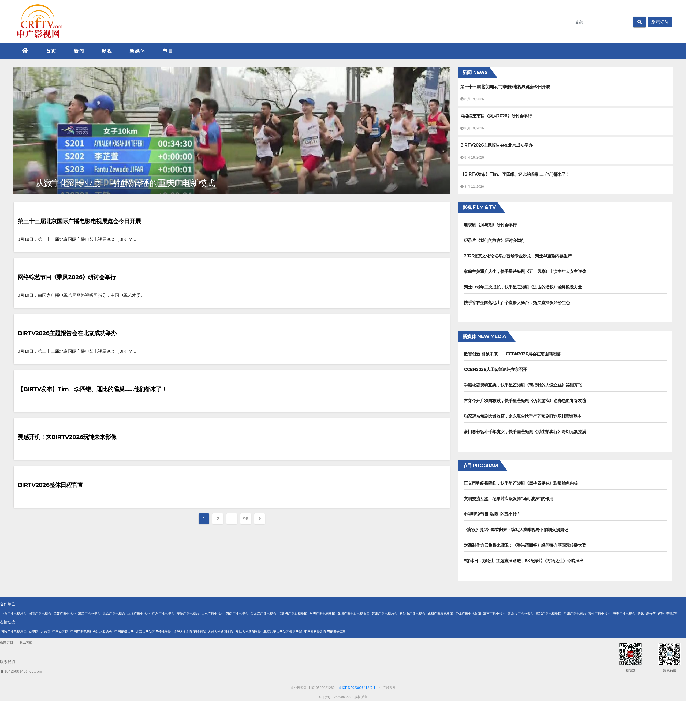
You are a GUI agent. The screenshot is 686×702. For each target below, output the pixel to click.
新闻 (79, 51)
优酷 (661, 613)
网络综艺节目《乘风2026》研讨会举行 (67, 277)
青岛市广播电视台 (521, 613)
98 (245, 518)
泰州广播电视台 (599, 613)
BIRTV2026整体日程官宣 (50, 485)
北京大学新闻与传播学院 (153, 631)
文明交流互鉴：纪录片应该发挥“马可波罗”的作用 (508, 498)
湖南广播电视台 (40, 613)
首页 (51, 51)
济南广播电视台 (494, 613)
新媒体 (138, 51)
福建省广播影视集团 (292, 613)
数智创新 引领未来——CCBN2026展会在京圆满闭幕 (512, 353)
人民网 (45, 631)
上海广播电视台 (138, 613)
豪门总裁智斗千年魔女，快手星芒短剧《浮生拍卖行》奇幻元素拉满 (525, 431)
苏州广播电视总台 (384, 613)
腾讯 (640, 613)
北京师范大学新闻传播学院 (282, 631)
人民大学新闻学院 (220, 631)
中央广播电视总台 (14, 613)
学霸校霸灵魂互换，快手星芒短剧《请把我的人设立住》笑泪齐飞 (523, 385)
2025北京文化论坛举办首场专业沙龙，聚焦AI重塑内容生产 (518, 255)
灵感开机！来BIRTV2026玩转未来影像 (67, 437)
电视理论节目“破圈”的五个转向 (492, 514)
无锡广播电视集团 (468, 613)
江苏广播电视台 (64, 613)
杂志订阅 (6, 642)
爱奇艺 (651, 613)
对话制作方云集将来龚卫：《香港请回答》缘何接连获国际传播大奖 (525, 545)
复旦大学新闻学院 (248, 631)
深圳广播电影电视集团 (353, 613)
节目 (168, 51)
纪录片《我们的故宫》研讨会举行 (494, 240)
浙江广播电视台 (89, 613)
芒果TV (671, 613)
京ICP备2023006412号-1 (357, 688)
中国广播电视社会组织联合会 (91, 631)
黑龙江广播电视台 (263, 613)
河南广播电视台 (237, 613)
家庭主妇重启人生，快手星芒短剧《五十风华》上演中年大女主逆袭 (525, 271)
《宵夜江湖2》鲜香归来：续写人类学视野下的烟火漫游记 (516, 529)
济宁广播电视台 (624, 613)
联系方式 (26, 642)
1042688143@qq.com (23, 671)
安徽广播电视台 (188, 613)
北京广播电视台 (114, 613)
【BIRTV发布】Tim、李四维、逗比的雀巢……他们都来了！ (92, 389)
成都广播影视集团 (440, 613)
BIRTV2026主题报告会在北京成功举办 (67, 333)
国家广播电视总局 (14, 631)
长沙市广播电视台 (412, 613)
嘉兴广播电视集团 (548, 613)
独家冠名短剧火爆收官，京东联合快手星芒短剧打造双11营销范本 (522, 416)
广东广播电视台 (163, 613)
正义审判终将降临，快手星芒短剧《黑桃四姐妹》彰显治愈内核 (521, 483)
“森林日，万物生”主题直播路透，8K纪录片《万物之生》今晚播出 (523, 560)
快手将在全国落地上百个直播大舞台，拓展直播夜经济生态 (517, 302)
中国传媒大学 (124, 631)
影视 (107, 51)
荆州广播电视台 (575, 613)
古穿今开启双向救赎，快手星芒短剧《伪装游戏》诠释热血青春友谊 (525, 400)
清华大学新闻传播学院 (189, 631)
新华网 (33, 631)
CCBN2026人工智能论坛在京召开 (495, 369)
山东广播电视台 (212, 613)
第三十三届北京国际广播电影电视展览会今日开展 (79, 221)
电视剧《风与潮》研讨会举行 (490, 224)
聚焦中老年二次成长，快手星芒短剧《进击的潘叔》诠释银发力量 (523, 287)
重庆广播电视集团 (322, 613)
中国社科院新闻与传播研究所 (325, 631)
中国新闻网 (60, 631)
